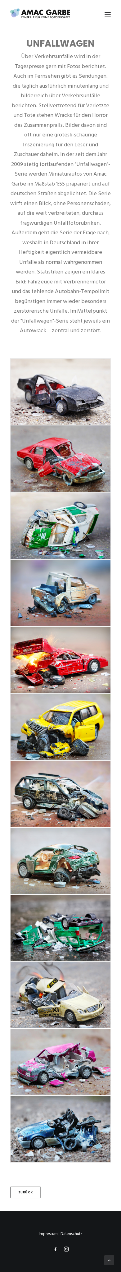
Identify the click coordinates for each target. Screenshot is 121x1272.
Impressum (48, 1234)
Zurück (25, 1192)
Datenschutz (71, 1234)
